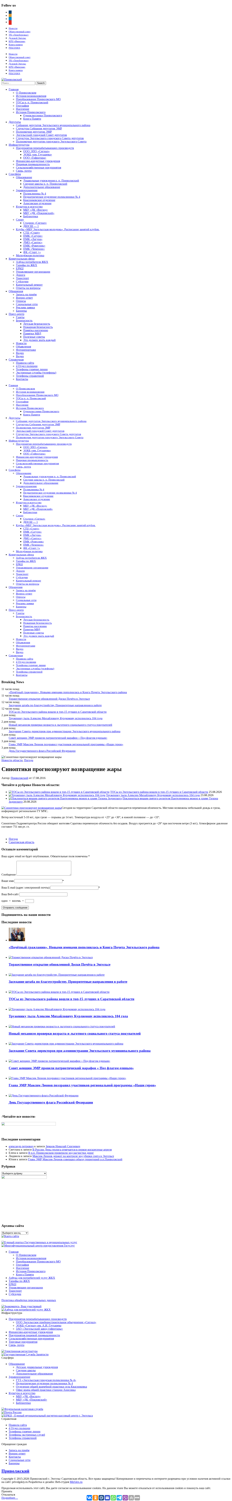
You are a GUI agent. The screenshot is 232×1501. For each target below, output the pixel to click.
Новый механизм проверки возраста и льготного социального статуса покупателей (60, 724)
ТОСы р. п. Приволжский (32, 102)
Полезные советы (34, 336)
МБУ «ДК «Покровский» (38, 213)
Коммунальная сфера (22, 258)
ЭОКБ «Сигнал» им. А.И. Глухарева (38, 1325)
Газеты (20, 317)
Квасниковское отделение (39, 200)
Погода (28, 760)
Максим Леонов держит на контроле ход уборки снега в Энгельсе (73, 1156)
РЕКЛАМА (14, 47)
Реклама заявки (25, 307)
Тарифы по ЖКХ (26, 265)
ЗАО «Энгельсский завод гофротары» (39, 1328)
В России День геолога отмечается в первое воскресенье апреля (72, 1149)
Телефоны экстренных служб (27, 1434)
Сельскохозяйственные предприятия (38, 167)
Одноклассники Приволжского (42, 115)
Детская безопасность (36, 323)
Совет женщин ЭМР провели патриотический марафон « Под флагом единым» (58, 737)
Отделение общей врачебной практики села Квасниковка (51, 1386)
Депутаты (15, 122)
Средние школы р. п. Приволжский (45, 183)
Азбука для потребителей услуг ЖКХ (32, 1277)
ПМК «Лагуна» (32, 239)
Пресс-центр (16, 314)
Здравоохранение (27, 190)
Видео (20, 353)
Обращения (16, 291)
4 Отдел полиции (27, 366)
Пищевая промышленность (33, 164)
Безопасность (24, 320)
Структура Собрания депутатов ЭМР (39, 128)
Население (22, 108)
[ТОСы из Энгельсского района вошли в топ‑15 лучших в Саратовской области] (59, 791)
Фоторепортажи (26, 349)
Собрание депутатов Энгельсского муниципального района (53, 125)
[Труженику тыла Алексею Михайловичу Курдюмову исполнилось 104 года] (57, 795)
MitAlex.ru (76, 1481)
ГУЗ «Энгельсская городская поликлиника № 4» (46, 1380)
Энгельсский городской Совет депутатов (41, 135)
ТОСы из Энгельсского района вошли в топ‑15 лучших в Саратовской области (58, 711)
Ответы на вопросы (28, 287)
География (22, 105)
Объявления (23, 346)
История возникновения (31, 95)
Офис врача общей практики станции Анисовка (46, 1389)
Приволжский (19, 778)
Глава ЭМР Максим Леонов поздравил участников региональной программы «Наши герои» (66, 744)
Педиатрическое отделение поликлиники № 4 (51, 196)
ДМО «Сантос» (32, 242)
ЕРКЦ (20, 268)
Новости (13, 28)
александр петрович (21, 1146)
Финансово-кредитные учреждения (38, 161)
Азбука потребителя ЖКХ (32, 261)
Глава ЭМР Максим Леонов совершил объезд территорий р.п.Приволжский (75, 1159)
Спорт (20, 219)
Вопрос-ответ (24, 297)
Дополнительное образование (41, 187)
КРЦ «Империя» (17, 41)
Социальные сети (27, 304)
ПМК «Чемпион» (34, 248)
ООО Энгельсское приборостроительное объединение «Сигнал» (56, 1322)
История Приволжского (30, 112)
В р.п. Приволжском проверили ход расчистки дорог (61, 1152)
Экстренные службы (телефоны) (36, 372)
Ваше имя (7, 880)
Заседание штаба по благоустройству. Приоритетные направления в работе (55, 705)
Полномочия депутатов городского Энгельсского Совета (51, 141)
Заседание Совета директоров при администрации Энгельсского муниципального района (64, 731)
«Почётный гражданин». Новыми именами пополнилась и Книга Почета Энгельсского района (68, 692)
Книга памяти (16, 44)
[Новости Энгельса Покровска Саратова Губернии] (11, 79)
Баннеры (21, 310)
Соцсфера (15, 174)
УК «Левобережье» (19, 34)
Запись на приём (26, 294)
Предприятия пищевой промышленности (34, 1335)
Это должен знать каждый (39, 340)
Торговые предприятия (23, 1341)
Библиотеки (30, 216)
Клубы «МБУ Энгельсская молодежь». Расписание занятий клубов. (58, 229)
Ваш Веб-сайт (10, 894)
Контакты (22, 379)
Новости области (12, 760)
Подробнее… (9, 1497)
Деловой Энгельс (17, 38)
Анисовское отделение (37, 203)
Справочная (16, 359)
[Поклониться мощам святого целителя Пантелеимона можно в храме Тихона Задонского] (65, 798)
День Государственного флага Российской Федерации (42, 750)
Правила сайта (25, 362)
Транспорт (22, 278)
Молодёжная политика (30, 255)
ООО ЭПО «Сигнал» (36, 151)
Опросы (21, 301)
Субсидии (22, 281)
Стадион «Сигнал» (35, 222)
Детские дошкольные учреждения (37, 1367)
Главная (13, 89)
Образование (24, 177)
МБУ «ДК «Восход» (35, 209)
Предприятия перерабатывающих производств (45, 148)
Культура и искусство (29, 206)
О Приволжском (26, 92)
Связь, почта (24, 170)
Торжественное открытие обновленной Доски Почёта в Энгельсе (49, 698)
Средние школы (26, 1370)
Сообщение (8, 874)
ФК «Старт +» (32, 252)
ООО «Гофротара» (34, 157)
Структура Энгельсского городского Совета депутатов (50, 138)
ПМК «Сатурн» (33, 235)
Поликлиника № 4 (34, 193)
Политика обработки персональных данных (28, 1300)
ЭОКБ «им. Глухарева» (37, 154)
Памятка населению (35, 330)
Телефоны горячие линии (32, 369)
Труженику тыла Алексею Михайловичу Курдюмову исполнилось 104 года (55, 718)
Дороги (20, 274)
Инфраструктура (19, 144)
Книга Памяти (32, 118)
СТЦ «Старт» (31, 232)
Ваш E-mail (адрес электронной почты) (25, 887)
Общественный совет (19, 31)
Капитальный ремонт (29, 284)
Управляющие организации (33, 271)
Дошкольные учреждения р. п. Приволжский (51, 180)
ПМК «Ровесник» (34, 245)
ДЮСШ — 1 (31, 226)
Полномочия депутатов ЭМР (34, 131)
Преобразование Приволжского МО (38, 99)
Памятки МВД (32, 333)
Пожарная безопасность (38, 327)
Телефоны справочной (30, 375)
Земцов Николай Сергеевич (63, 1146)
